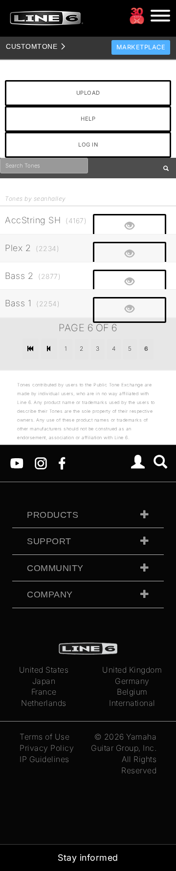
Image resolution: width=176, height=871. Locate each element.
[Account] (138, 463)
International (132, 703)
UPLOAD (88, 92)
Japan (44, 681)
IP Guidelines (44, 759)
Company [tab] (50, 594)
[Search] (161, 463)
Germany (132, 681)
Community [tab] (55, 568)
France (44, 692)
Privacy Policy (47, 748)
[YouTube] (16, 462)
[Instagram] (40, 462)
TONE (31, 46)
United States (44, 670)
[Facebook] (61, 462)
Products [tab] (52, 515)
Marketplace (141, 47)
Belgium (132, 692)
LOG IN (88, 144)
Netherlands (43, 703)
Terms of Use (44, 737)
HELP (88, 118)
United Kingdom (132, 670)
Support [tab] (49, 541)
